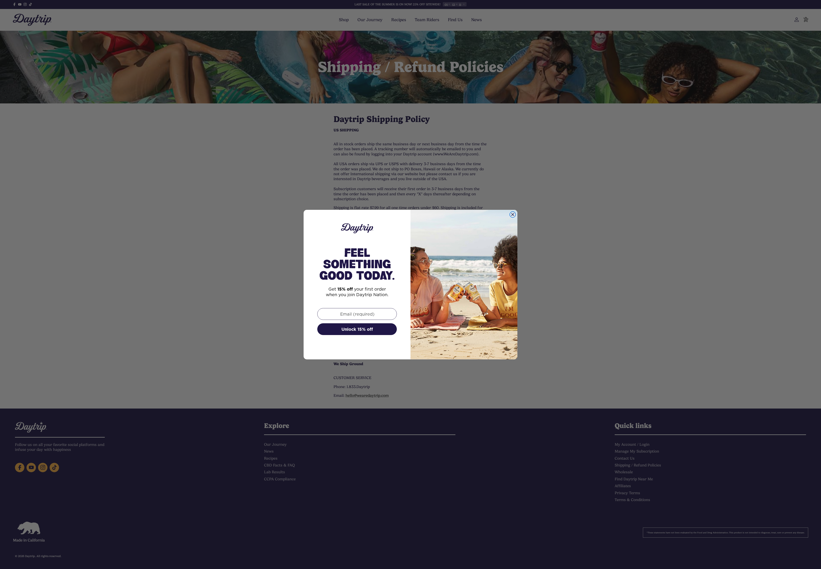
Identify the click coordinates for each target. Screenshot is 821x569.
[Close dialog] (513, 215)
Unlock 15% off (357, 329)
